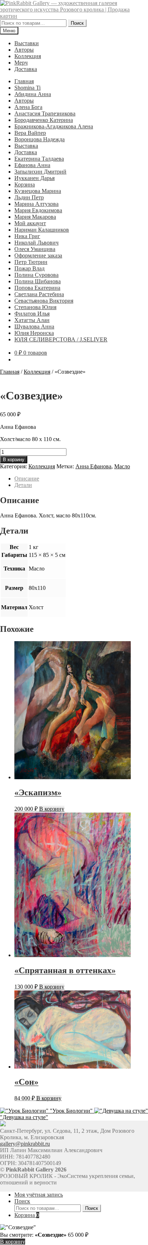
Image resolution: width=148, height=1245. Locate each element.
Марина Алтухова (36, 204)
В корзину (13, 459)
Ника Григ (27, 236)
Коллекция (27, 56)
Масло (122, 466)
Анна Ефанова (93, 466)
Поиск (77, 23)
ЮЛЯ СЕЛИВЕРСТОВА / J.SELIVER (60, 339)
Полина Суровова (36, 275)
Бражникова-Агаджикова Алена (53, 126)
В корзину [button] (51, 809)
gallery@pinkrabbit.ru (25, 1144)
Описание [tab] (26, 478)
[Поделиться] (108, 8)
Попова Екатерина (37, 288)
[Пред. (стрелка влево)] (12, 622)
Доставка (25, 69)
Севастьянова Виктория (43, 301)
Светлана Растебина (39, 294)
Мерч (21, 63)
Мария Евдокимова (38, 210)
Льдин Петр (29, 197)
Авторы (24, 50)
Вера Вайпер (30, 133)
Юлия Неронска (34, 333)
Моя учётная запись (38, 1195)
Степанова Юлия (35, 307)
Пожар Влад (29, 268)
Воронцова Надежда (39, 139)
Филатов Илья (32, 314)
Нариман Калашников (41, 230)
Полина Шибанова (37, 281)
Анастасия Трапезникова (44, 113)
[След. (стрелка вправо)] (135, 622)
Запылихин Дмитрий (40, 172)
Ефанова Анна (32, 165)
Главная (24, 81)
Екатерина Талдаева (39, 159)
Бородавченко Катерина (43, 120)
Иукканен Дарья (34, 178)
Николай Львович (36, 243)
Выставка (26, 146)
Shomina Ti (27, 88)
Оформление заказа (38, 255)
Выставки (26, 43)
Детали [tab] (23, 485)
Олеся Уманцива (34, 249)
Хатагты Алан (32, 320)
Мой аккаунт (30, 223)
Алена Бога (28, 107)
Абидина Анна (32, 94)
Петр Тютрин (30, 262)
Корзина (24, 184)
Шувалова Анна (34, 326)
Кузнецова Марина (37, 191)
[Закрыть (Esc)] (124, 8)
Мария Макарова (35, 217)
